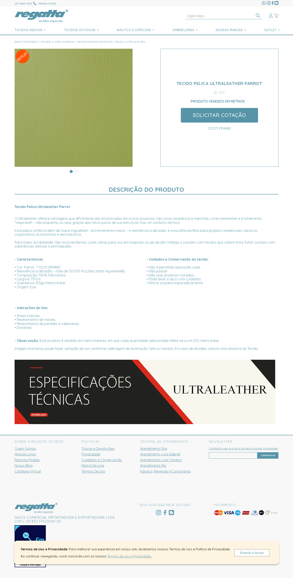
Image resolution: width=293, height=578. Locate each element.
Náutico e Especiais (134, 30)
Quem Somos (25, 448)
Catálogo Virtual (28, 471)
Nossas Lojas (25, 454)
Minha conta (47, 3)
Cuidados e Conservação (102, 460)
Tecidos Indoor (28, 30)
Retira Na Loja (93, 465)
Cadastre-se (268, 455)
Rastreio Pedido (27, 460)
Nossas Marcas (229, 30)
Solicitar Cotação (219, 115)
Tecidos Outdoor (79, 30)
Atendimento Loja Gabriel (160, 454)
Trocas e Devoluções (98, 448)
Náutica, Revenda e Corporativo (165, 471)
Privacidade (91, 454)
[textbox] (223, 16)
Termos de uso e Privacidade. (129, 556)
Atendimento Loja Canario (161, 460)
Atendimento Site (153, 448)
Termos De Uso (93, 471)
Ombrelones (183, 30)
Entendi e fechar (252, 553)
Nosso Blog (24, 465)
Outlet (270, 30)
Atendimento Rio (153, 465)
